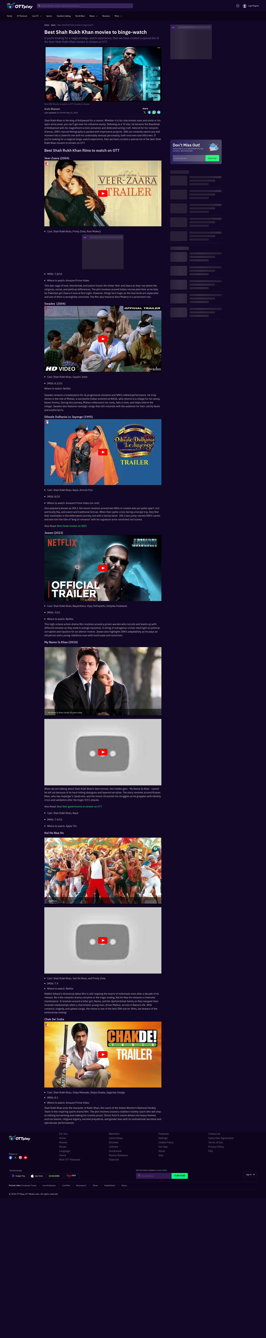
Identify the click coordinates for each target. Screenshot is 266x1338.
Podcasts (163, 1133)
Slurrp (124, 1185)
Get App (162, 1146)
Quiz (160, 1155)
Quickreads (115, 1151)
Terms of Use (215, 1142)
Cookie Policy (165, 1142)
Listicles (113, 1146)
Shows (62, 1146)
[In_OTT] (20, 1158)
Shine (95, 1185)
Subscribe (212, 158)
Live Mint (66, 1185)
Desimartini (81, 1185)
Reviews (113, 1142)
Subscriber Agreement (220, 1138)
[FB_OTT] (10, 1158)
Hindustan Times (28, 1185)
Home (62, 1138)
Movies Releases (118, 1155)
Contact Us (214, 1133)
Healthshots (109, 1185)
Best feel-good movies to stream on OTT (79, 806)
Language (64, 1151)
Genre (62, 1155)
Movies (63, 1142)
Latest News (116, 1138)
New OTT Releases (69, 1159)
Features (114, 1159)
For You (63, 1133)
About (161, 1151)
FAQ (210, 1151)
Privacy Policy (216, 1146)
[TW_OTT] (15, 1158)
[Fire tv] (72, 1176)
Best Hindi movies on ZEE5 (72, 526)
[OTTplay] (20, 6)
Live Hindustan (49, 1185)
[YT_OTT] (25, 1158)
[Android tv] (55, 1176)
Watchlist (114, 1133)
